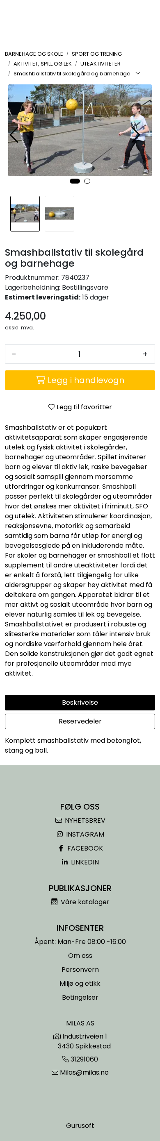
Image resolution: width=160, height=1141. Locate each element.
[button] (75, 181)
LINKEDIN (84, 862)
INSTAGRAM (84, 834)
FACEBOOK (84, 848)
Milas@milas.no (84, 1072)
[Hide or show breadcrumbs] (138, 73)
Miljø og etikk (80, 983)
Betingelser (80, 997)
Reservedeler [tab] (80, 721)
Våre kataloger (84, 902)
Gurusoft (80, 1125)
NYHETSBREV (84, 820)
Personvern (80, 969)
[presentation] (15, 135)
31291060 (84, 1059)
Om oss (80, 955)
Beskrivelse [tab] (80, 702)
